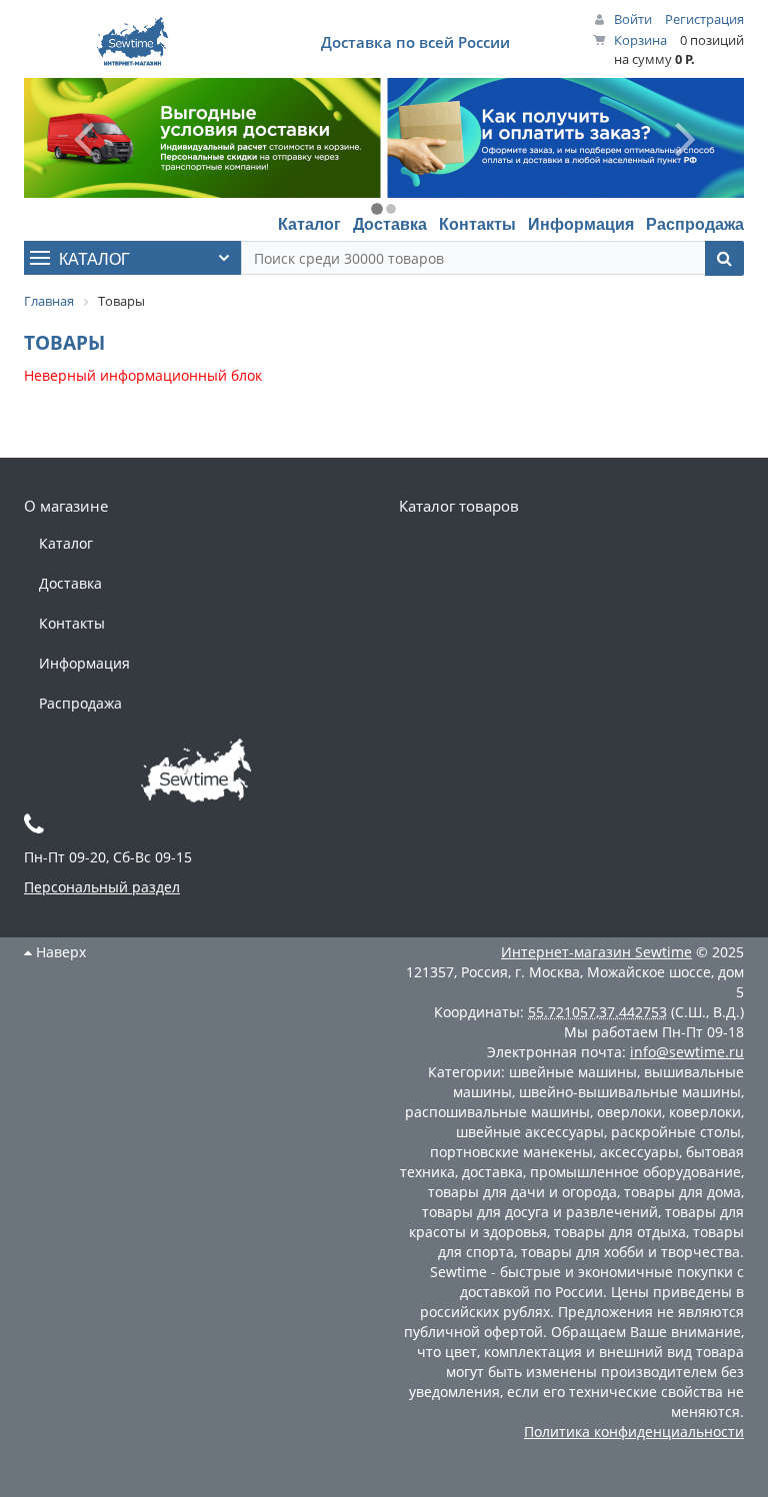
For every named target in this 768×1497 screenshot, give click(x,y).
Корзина (640, 40)
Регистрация (704, 19)
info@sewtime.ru (687, 1051)
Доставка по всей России (415, 42)
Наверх (59, 951)
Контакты (477, 223)
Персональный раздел (102, 886)
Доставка (390, 223)
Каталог (309, 223)
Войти (633, 19)
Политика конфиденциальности (634, 1431)
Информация (581, 223)
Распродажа (695, 223)
